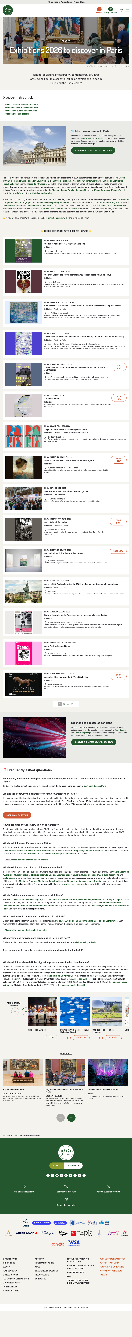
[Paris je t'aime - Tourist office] (8, 10)
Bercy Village (79, 850)
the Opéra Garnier (118, 730)
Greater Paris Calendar (46, 1271)
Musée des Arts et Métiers (50, 881)
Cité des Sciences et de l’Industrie (64, 875)
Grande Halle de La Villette (57, 976)
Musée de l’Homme (28, 881)
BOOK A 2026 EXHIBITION (17, 815)
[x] (84, 1175)
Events (16, 1135)
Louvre (82, 138)
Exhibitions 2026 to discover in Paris (21, 107)
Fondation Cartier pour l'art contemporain (79, 181)
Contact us (40, 1279)
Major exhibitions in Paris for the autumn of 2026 (64, 1090)
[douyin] (75, 1175)
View (51, 1037)
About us (39, 1259)
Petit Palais (96, 905)
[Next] (26, 1011)
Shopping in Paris (11, 1283)
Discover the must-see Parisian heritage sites (26, 930)
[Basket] (121, 10)
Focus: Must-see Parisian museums (21, 104)
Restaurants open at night (16, 1279)
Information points (44, 1263)
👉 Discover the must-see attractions (93, 150)
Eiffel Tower (58, 921)
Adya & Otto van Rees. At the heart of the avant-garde (69, 460)
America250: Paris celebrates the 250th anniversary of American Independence (81, 584)
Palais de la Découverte (108, 875)
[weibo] (79, 1175)
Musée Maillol (84, 899)
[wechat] (70, 1175)
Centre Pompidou (99, 138)
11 (72, 704)
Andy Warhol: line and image (57, 646)
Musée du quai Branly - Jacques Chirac (110, 899)
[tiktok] (61, 1175)
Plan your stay (10, 1271)
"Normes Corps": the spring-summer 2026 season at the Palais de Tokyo (77, 275)
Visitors (72, 1165)
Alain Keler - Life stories (55, 522)
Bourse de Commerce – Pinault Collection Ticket (74, 1031)
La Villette (72, 208)
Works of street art (95, 850)
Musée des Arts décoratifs (39, 205)
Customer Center (75, 1272)
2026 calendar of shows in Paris (103, 1089)
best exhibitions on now (54, 218)
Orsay (88, 138)
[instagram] (52, 1175)
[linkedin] (57, 1175)
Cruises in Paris (10, 1275)
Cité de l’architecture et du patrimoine (84, 881)
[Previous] (15, 1011)
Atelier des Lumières (53, 208)
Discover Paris (10, 1259)
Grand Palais (20, 181)
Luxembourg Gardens (13, 850)
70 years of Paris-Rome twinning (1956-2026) (65, 429)
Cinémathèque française (107, 202)
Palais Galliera (13, 205)
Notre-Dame (87, 921)
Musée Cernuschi (102, 190)
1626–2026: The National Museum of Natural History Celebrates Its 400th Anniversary (84, 336)
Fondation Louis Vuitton (38, 181)
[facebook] (48, 1175)
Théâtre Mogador (82, 733)
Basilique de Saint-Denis (105, 921)
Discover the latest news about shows (94, 742)
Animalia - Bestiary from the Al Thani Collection (66, 677)
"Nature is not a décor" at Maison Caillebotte (64, 244)
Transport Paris (11, 1291)
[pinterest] (66, 1175)
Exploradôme (9, 878)
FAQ (69, 1276)
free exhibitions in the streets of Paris (30, 860)
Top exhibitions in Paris (13, 1089)
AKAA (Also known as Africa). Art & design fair (66, 491)
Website (57, 1165)
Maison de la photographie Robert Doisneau (60, 202)
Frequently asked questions (18, 114)
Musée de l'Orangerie (37, 184)
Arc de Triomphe (73, 921)
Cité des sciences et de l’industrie (103, 1031)
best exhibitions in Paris (95, 786)
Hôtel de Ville (48, 850)
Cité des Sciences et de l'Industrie (106, 205)
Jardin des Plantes (32, 850)
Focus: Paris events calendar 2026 (21, 111)
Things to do (9, 1263)
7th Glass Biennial (52, 398)
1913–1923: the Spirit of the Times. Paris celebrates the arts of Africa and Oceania (76, 368)
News (37, 1267)
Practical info (42, 1275)
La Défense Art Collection (27, 853)
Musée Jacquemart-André (65, 899)
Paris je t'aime (7, 1135)
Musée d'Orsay (14, 899)
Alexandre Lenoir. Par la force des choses (63, 553)
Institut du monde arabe (41, 193)
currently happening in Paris (83, 942)
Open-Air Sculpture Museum (60, 853)
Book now (119, 366)
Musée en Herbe (88, 875)
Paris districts (10, 1287)
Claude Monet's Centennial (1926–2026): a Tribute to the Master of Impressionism (82, 305)
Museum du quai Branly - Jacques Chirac (71, 190)
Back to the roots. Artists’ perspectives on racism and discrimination (76, 615)
